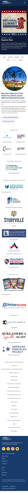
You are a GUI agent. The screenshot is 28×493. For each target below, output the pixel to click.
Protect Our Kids (14, 376)
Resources (4, 475)
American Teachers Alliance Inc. (14, 391)
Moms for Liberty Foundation (8, 453)
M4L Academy (5, 456)
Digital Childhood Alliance (14, 173)
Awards (21, 60)
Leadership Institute (14, 239)
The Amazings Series (5, 294)
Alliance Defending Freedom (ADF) (14, 253)
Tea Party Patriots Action (14, 267)
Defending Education (6, 192)
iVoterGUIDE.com (14, 315)
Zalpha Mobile (14, 327)
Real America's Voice (20, 142)
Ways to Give (4, 461)
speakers (17, 57)
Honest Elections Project (21, 154)
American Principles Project (14, 355)
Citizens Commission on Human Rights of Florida (11, 369)
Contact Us (4, 463)
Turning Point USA (7, 154)
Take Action (4, 472)
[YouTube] (17, 448)
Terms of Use (12, 486)
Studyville (14, 225)
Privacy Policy (5, 486)
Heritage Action (14, 416)
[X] (8, 448)
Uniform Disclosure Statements (8, 488)
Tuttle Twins (14, 405)
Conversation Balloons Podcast (14, 398)
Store (3, 470)
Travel (8, 60)
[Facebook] (3, 448)
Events (3, 467)
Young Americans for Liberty (14, 427)
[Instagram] (12, 448)
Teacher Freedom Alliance (14, 387)
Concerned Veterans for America (14, 394)
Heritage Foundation (7, 142)
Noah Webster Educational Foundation (14, 207)
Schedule (10, 57)
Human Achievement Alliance (14, 420)
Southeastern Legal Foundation (14, 383)
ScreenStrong (14, 365)
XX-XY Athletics (14, 431)
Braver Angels (14, 409)
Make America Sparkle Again (14, 342)
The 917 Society (14, 402)
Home (4, 57)
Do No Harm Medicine (14, 413)
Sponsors (14, 60)
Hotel (22, 57)
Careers (3, 458)
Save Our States (14, 380)
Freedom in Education (14, 372)
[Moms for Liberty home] (14, 438)
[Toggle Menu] (24, 3)
